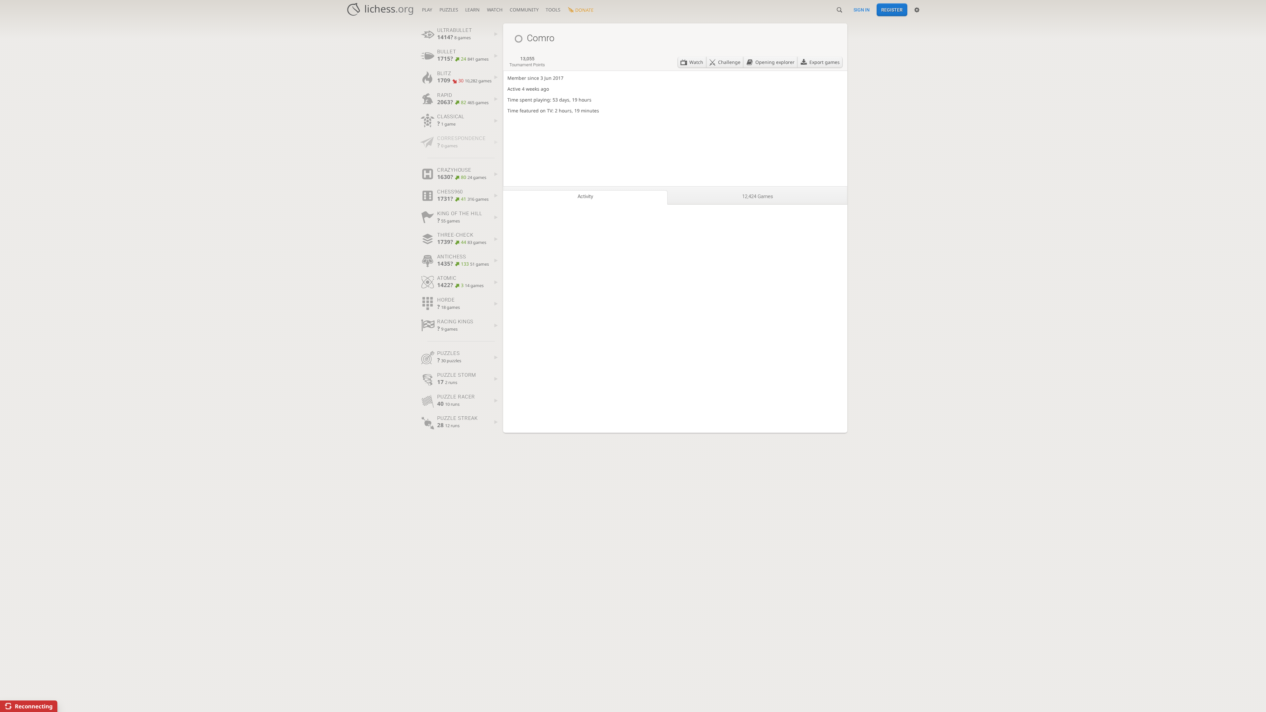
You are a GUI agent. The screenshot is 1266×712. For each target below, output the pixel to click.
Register (892, 10)
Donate (584, 10)
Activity (585, 196)
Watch (494, 10)
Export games (824, 62)
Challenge (729, 62)
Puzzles (448, 10)
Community (524, 10)
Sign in (862, 10)
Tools (553, 10)
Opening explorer (775, 62)
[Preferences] (916, 10)
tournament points (527, 61)
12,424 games (757, 196)
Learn (472, 10)
